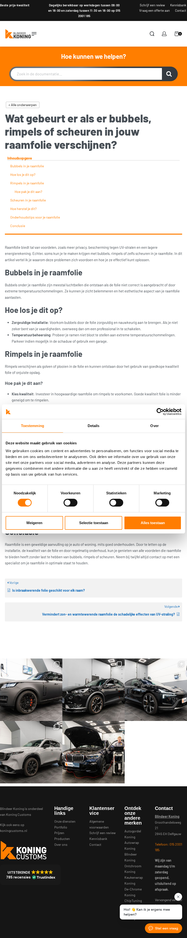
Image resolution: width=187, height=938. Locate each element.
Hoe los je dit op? (22, 174)
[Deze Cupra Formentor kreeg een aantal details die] (93, 690)
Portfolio (60, 827)
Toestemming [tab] (32, 426)
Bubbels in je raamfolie (27, 166)
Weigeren (34, 523)
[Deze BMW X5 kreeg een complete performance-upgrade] (93, 752)
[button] (30, 875)
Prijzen (59, 833)
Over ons (60, 844)
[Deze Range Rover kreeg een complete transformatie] (31, 690)
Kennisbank (98, 839)
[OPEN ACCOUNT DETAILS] (164, 33)
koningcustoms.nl (13, 830)
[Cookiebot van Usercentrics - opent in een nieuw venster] (160, 411)
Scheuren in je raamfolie (28, 200)
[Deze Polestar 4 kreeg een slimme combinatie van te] (156, 690)
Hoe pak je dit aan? (28, 192)
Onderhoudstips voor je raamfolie (35, 217)
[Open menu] (34, 34)
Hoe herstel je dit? (23, 209)
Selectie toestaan (93, 523)
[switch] (70, 503)
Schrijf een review (102, 833)
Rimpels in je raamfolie (27, 183)
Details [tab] (94, 426)
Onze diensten (64, 821)
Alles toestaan (153, 523)
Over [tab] (154, 426)
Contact (95, 844)
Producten (62, 839)
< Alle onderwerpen (23, 105)
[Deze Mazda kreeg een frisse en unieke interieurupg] (31, 752)
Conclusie (17, 226)
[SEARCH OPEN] (152, 33)
